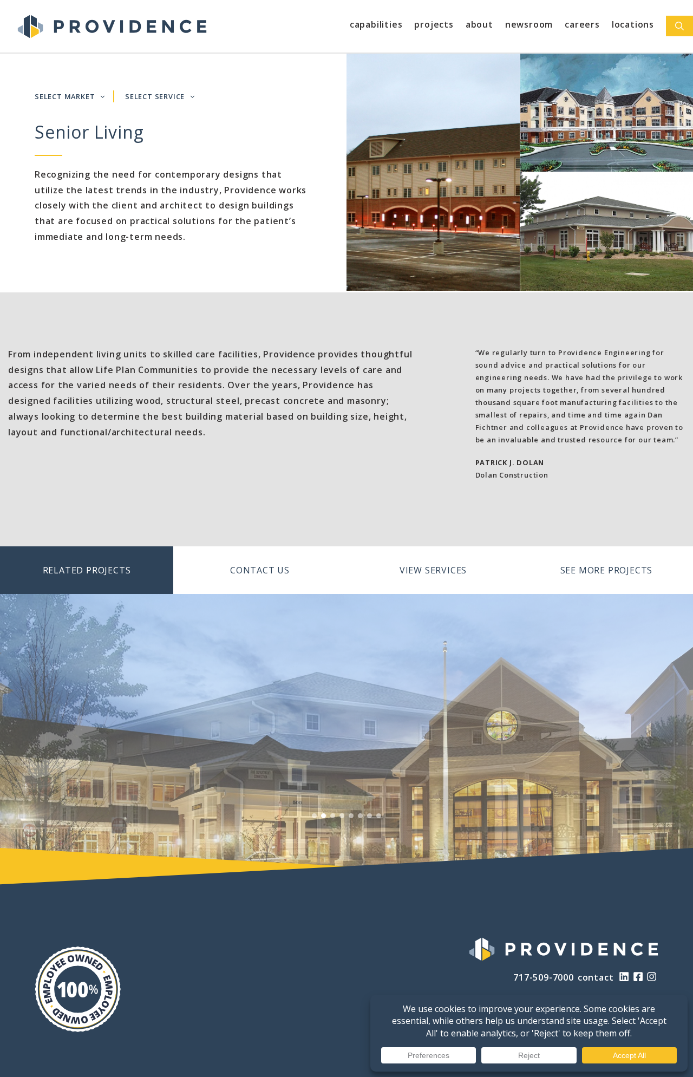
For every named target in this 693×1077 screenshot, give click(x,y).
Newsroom (529, 24)
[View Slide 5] (351, 815)
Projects (433, 24)
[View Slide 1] (314, 815)
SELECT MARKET (65, 96)
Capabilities (376, 24)
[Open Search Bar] (679, 26)
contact (596, 977)
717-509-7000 (543, 977)
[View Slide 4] (341, 815)
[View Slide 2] (323, 815)
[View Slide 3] (332, 815)
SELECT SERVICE (155, 96)
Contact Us (260, 570)
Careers (582, 24)
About (479, 24)
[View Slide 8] (378, 815)
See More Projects (606, 570)
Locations (633, 24)
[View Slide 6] (360, 815)
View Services (433, 570)
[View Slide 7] (369, 815)
